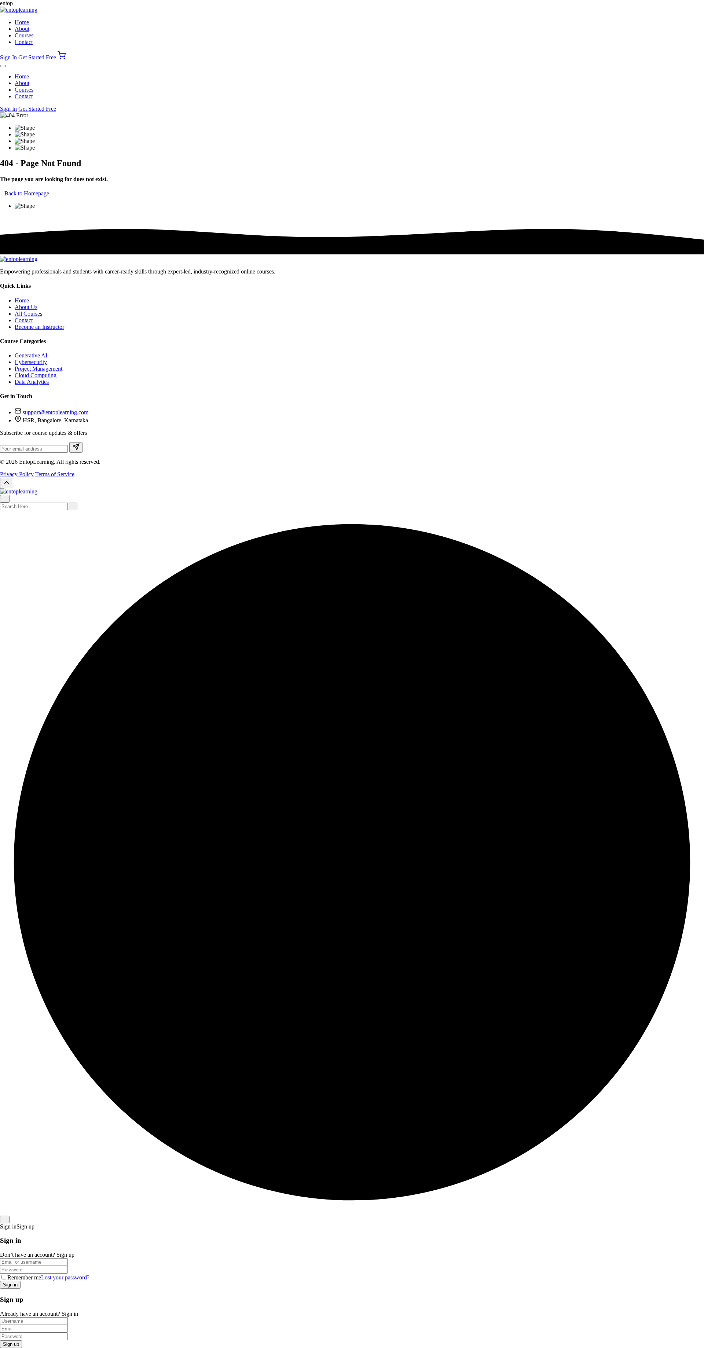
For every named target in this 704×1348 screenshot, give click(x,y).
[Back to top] (6, 483)
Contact (24, 42)
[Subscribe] (75, 447)
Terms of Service (54, 474)
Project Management (38, 369)
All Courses (28, 314)
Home (22, 22)
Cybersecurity (31, 362)
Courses (24, 35)
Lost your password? (65, 1277)
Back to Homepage (26, 193)
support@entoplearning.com (55, 412)
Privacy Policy (17, 474)
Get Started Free (38, 57)
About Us (26, 307)
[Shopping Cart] (62, 57)
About (22, 29)
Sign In (9, 57)
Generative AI (31, 355)
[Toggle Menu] (3, 66)
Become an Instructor (39, 327)
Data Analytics (32, 382)
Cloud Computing (35, 375)
